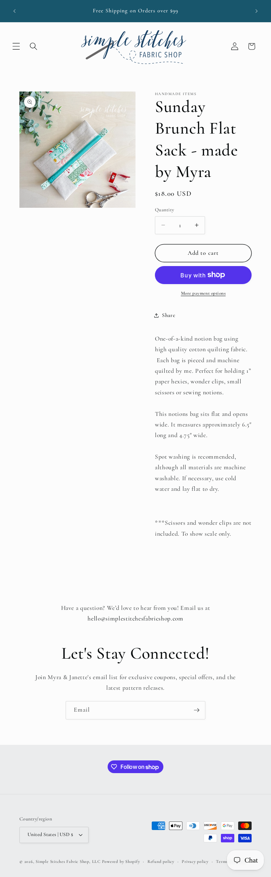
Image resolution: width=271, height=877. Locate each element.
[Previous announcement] (14, 11)
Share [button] (168, 315)
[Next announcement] (256, 11)
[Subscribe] (196, 710)
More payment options (203, 293)
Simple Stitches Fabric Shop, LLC (68, 861)
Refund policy (160, 861)
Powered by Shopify (121, 861)
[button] (16, 46)
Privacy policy (195, 861)
